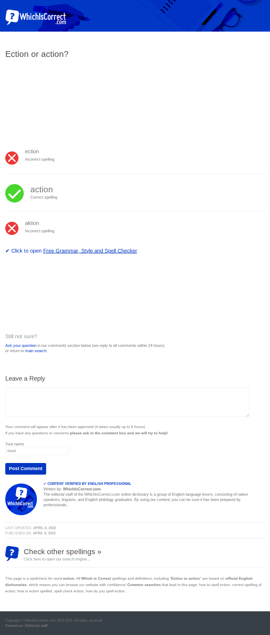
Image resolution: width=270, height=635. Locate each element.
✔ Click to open (71, 251)
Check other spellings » (63, 554)
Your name (14, 444)
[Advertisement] (49, 101)
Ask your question (20, 345)
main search (35, 350)
